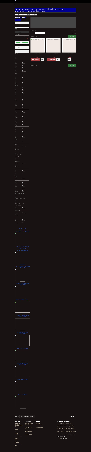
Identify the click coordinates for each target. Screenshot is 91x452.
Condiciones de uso (28, 427)
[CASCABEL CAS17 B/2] (69, 45)
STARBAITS (43, 9)
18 (15, 90)
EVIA (16, 58)
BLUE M (16, 215)
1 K (16, 188)
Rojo (16, 63)
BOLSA (23, 188)
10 (23, 93)
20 (23, 90)
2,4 (16, 125)
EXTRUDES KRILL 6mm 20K (20, 203)
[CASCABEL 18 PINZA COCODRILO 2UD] (37, 45)
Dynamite (50, 9)
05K (16, 186)
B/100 (23, 112)
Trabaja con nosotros (41, 11)
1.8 (16, 122)
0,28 (23, 122)
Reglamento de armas (28, 434)
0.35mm (16, 117)
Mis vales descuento (39, 424)
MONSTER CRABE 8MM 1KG (20, 198)
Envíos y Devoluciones (29, 424)
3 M (16, 83)
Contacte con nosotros (29, 423)
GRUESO (24, 178)
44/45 (23, 137)
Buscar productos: (18, 25)
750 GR (16, 191)
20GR (23, 220)
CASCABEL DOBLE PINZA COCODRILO (53, 54)
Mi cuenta (38, 421)
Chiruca (63, 9)
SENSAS (47, 9)
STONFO (39, 9)
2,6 (23, 125)
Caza (53, 9)
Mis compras (38, 423)
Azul (16, 66)
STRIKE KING (35, 9)
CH (16, 71)
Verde (23, 63)
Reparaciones (27, 430)
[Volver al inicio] (16, 14)
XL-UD (23, 208)
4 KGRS (23, 191)
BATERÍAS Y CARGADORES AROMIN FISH (20, 11)
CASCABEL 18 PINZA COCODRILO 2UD (37, 54)
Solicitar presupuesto (28, 431)
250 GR (23, 186)
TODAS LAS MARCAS (27, 9)
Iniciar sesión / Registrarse (20, 17)
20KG (23, 183)
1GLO (16, 159)
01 (15, 95)
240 (23, 83)
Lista (75, 33)
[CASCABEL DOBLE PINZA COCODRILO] (53, 45)
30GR (16, 220)
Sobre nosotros (27, 428)
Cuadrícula (73, 33)
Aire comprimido (58, 9)
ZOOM (32, 9)
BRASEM (24, 146)
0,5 (16, 100)
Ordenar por (32, 32)
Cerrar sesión (17, 19)
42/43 (16, 137)
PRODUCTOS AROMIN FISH (19, 9)
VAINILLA (17, 146)
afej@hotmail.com (64, 438)
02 (15, 68)
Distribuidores (33, 11)
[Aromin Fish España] (24, 5)
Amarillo (23, 66)
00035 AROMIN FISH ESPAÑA (20, 56)
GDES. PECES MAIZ (18, 154)
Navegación (16, 434)
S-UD (16, 208)
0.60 (16, 105)
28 (15, 171)
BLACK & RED (24, 71)
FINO (16, 178)
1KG (16, 183)
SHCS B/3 (17, 166)
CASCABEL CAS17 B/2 (69, 53)
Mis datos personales (39, 427)
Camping (28, 11)
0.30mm (23, 117)
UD (16, 112)
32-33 (23, 171)
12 (15, 93)
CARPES (17, 149)
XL (23, 132)
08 (23, 95)
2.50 (23, 75)
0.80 (23, 105)
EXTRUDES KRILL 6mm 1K (19, 201)
